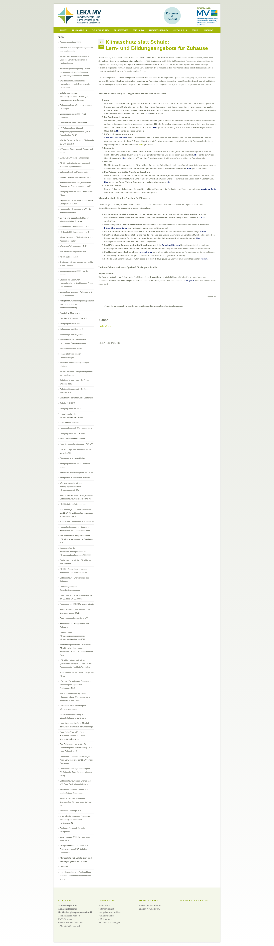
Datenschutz (105, 919)
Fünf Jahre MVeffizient (69, 423)
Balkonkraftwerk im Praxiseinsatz (74, 172)
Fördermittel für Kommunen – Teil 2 (74, 227)
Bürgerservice (121, 30)
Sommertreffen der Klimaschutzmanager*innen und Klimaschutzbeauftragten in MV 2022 (75, 551)
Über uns (208, 30)
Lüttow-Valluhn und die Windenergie (74, 158)
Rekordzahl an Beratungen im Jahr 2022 (76, 472)
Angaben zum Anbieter (110, 912)
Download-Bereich (170, 245)
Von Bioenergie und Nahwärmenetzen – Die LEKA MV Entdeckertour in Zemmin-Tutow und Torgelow (76, 513)
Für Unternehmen (100, 30)
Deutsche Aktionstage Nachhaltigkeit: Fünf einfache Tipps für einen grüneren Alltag (76, 772)
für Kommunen (79, 30)
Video (141, 144)
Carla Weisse (104, 326)
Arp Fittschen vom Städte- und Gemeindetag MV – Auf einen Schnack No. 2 (76, 801)
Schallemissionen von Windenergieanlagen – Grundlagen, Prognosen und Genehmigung (74, 96)
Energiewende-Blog (159, 30)
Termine (196, 30)
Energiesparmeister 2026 (70, 42)
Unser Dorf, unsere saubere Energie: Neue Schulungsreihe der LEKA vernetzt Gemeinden (76, 760)
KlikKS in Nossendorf (69, 257)
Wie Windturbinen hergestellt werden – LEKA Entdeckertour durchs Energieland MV (76, 539)
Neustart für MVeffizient (69, 313)
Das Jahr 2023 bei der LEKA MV (73, 318)
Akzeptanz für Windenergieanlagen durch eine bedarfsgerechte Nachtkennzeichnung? (77, 304)
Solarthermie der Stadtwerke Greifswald (76, 398)
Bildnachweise (107, 916)
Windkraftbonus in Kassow (71, 349)
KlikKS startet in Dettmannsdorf (73, 504)
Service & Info (180, 30)
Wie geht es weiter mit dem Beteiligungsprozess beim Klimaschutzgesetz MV (71, 486)
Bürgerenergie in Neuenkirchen (72, 458)
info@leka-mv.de (73, 926)
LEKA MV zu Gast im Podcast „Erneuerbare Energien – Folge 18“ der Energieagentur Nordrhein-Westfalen (75, 663)
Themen (63, 30)
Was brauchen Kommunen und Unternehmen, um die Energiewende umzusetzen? (75, 84)
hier (169, 182)
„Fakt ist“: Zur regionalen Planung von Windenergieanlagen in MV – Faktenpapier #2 (75, 819)
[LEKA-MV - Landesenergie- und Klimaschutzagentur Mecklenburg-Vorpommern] (78, 16)
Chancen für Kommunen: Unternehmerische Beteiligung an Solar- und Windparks (76, 283)
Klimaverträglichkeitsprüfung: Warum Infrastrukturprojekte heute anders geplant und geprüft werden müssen (75, 72)
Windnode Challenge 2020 (70, 811)
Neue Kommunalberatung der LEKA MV (76, 444)
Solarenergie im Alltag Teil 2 (71, 329)
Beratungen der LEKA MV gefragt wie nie (77, 604)
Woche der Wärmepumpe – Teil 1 (73, 246)
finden (203, 231)
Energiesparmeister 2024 (70, 324)
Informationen (146, 252)
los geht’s (190, 280)
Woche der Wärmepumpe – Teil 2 (73, 251)
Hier (147, 114)
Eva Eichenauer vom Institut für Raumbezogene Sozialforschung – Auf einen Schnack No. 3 (75, 747)
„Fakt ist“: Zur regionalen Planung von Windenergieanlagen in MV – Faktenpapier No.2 (75, 684)
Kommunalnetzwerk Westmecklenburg (76, 428)
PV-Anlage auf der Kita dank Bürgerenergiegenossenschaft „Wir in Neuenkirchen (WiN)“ (75, 131)
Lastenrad (64, 867)
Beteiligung (138, 30)
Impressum (105, 905)
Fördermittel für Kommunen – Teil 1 (74, 232)
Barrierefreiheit (107, 909)
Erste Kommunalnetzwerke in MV (74, 618)
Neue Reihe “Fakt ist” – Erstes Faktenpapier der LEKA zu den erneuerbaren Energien (72, 735)
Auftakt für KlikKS (67, 403)
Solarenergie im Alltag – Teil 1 (72, 334)
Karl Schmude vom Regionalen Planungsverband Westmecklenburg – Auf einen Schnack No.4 (75, 696)
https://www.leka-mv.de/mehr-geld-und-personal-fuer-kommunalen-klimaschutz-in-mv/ (76, 875)
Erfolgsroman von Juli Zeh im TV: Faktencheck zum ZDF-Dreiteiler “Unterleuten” (74, 849)
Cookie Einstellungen (110, 922)
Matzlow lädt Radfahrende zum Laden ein (77, 522)
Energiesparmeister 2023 (70, 408)
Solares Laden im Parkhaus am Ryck (75, 177)
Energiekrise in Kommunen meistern (75, 478)
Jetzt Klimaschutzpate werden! (72, 439)
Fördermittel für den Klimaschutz (73, 123)
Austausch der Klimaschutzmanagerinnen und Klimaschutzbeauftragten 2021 (72, 636)
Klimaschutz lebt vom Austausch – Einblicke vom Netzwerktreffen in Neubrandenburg (74, 59)
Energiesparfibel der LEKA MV (72, 433)
